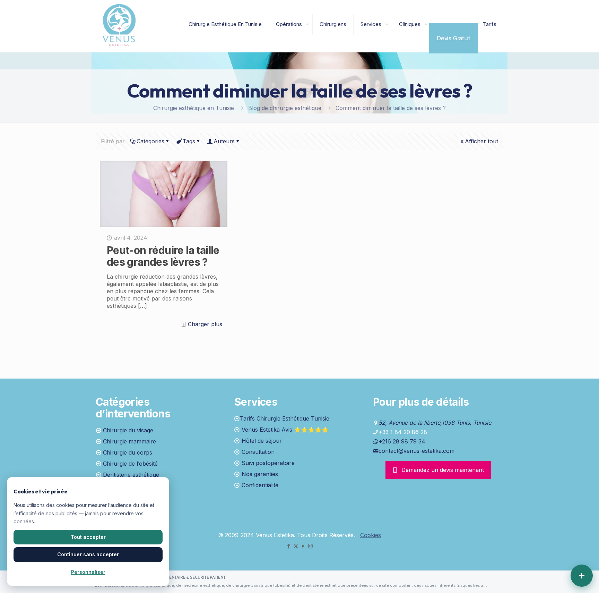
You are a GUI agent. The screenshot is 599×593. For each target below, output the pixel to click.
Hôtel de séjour (262, 440)
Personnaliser (88, 572)
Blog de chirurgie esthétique (284, 107)
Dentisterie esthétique (131, 474)
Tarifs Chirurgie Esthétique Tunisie (284, 418)
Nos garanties (260, 474)
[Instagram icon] (310, 546)
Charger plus (205, 324)
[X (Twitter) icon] (295, 546)
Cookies (370, 535)
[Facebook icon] (288, 546)
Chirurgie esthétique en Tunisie (193, 107)
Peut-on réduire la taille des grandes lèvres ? (163, 256)
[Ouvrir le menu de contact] (582, 576)
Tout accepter (88, 537)
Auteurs (224, 141)
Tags (189, 141)
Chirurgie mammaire (129, 441)
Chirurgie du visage (128, 430)
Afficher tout (481, 141)
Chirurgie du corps (127, 452)
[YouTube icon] (303, 546)
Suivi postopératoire (268, 462)
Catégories (150, 141)
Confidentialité (260, 485)
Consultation (258, 451)
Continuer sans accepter (88, 554)
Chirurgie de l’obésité (130, 463)
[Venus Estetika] (119, 24)
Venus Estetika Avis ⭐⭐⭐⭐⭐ (285, 429)
